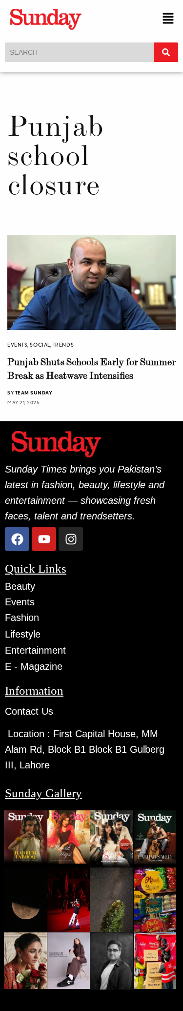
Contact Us (29, 711)
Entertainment (35, 650)
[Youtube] (44, 539)
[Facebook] (17, 539)
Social (40, 344)
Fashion (22, 617)
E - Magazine (33, 666)
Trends (63, 344)
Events (17, 344)
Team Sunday (34, 392)
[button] (168, 18)
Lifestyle (23, 634)
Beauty (20, 586)
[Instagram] (71, 539)
